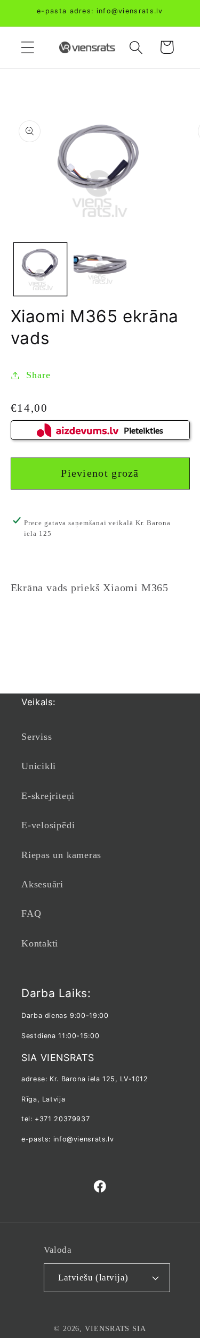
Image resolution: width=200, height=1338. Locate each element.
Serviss (36, 736)
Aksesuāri (42, 884)
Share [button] (38, 375)
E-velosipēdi (48, 825)
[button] (27, 47)
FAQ (31, 913)
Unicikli (38, 766)
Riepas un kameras (61, 855)
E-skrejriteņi (48, 795)
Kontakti (39, 943)
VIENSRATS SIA (115, 1328)
